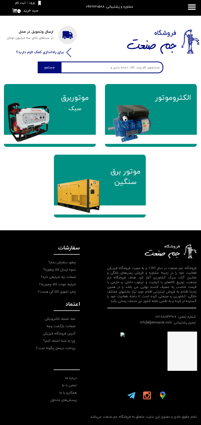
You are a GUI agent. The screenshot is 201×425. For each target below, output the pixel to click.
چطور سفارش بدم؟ (62, 262)
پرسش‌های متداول (64, 400)
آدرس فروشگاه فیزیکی (59, 333)
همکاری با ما (68, 392)
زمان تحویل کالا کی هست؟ (57, 291)
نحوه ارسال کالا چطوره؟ (59, 269)
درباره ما (71, 378)
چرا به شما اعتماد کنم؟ (59, 341)
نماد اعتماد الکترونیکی (60, 319)
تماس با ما (69, 385)
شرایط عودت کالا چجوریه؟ (57, 284)
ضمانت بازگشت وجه (61, 326)
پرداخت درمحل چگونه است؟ (55, 348)
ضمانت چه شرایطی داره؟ (58, 277)
